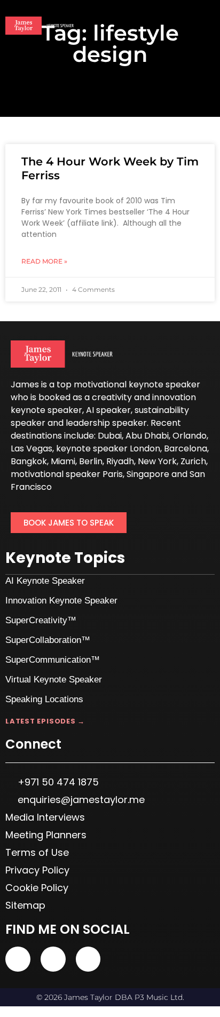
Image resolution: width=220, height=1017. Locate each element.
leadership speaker (106, 423)
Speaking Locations (44, 699)
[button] (207, 26)
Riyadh (120, 461)
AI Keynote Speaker (45, 581)
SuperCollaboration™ (47, 640)
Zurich (193, 461)
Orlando (189, 436)
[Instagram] (88, 959)
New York (157, 461)
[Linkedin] (53, 959)
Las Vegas (31, 448)
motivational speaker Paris (67, 474)
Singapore (148, 474)
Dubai (110, 436)
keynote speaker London (108, 448)
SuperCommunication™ (52, 660)
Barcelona (185, 448)
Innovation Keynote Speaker (61, 600)
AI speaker (108, 410)
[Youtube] (17, 959)
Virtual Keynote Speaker (53, 679)
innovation (174, 397)
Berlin (91, 461)
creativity (112, 397)
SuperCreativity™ (40, 620)
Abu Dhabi (147, 436)
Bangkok (29, 461)
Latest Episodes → (45, 721)
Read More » (44, 261)
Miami (63, 461)
